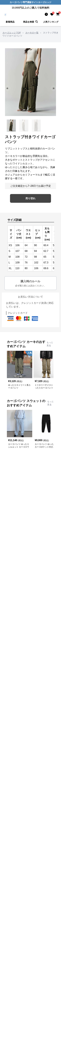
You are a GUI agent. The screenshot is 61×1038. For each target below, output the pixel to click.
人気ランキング (50, 22)
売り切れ (30, 198)
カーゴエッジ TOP (12, 32)
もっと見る (50, 344)
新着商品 (10, 22)
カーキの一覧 (31, 32)
